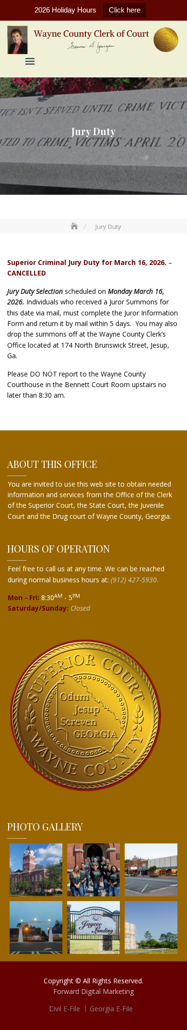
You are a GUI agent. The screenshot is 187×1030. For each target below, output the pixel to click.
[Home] (75, 226)
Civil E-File (64, 1008)
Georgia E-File (111, 1008)
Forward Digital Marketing (93, 991)
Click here (124, 10)
